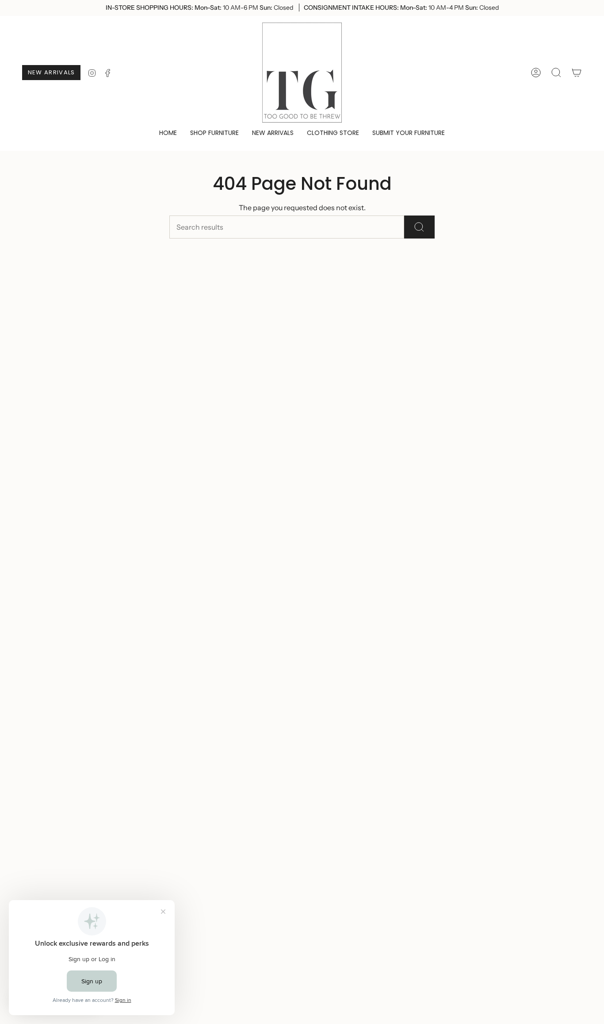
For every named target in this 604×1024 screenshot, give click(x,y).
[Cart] (576, 72)
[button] (214, 133)
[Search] (419, 227)
